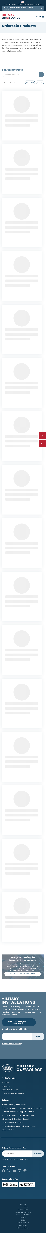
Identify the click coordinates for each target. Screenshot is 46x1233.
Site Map (23, 1204)
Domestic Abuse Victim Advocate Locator (19, 1126)
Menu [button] (38, 17)
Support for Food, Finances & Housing (18, 1115)
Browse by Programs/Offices (14, 1104)
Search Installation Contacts (17, 1022)
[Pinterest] (24, 1170)
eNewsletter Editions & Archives (15, 1159)
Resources (6, 1086)
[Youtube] (14, 1170)
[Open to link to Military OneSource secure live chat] (42, 443)
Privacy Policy (23, 1209)
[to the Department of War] (22, 2)
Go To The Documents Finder (22, 974)
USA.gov (23, 1217)
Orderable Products (10, 1090)
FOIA (23, 1220)
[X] (8, 1170)
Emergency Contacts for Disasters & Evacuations (22, 1108)
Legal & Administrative (23, 1212)
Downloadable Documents (13, 1093)
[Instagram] (19, 1170)
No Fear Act (23, 1225)
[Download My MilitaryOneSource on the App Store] (27, 1184)
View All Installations (11, 1043)
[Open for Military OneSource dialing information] (42, 435)
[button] (23, 8)
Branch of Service (9, 1130)
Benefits (5, 1083)
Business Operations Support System (17, 1112)
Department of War (23, 1215)
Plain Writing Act (23, 1223)
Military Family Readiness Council (15, 1119)
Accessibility (23, 1207)
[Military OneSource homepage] (11, 16)
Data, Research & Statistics (13, 1123)
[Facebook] (3, 1170)
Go (38, 1036)
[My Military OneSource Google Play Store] (10, 1184)
